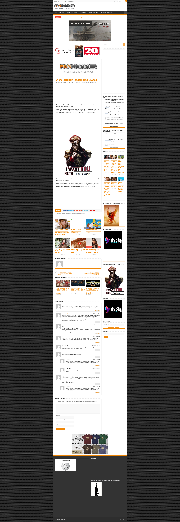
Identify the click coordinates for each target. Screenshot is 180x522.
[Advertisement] (78, 94)
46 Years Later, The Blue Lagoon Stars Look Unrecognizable (77, 231)
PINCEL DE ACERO (71, 1)
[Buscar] (126, 1)
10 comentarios (86, 82)
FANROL (65, 1)
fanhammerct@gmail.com (113, 327)
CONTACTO (109, 12)
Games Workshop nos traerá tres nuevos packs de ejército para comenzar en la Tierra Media (78, 290)
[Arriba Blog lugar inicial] (90, 30)
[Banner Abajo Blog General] (90, 444)
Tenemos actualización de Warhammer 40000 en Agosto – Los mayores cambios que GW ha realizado (62, 291)
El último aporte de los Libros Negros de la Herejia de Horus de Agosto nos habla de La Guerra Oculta (81, 17)
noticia (79, 82)
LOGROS (97, 12)
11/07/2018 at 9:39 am (96, 336)
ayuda (59, 213)
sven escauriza (65, 313)
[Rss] (114, 1)
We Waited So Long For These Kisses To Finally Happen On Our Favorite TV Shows (114, 166)
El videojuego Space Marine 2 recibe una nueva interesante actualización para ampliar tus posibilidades (92, 291)
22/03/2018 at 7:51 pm (96, 375)
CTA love (120, 193)
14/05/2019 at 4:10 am (96, 313)
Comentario (59, 403)
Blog (64, 213)
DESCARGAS (103, 12)
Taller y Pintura (61, 12)
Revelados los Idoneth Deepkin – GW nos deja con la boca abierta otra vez (65, 273)
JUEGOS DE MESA (83, 12)
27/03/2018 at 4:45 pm (96, 386)
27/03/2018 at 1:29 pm (96, 368)
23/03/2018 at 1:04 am (96, 352)
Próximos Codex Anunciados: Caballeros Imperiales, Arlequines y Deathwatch (91, 273)
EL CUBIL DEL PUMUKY (58, 1)
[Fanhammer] (64, 6)
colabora (69, 213)
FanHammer (82, 213)
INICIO (56, 12)
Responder (97, 310)
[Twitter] (117, 1)
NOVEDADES (91, 12)
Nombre (58, 415)
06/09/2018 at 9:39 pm (96, 324)
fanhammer (60, 82)
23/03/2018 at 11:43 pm (96, 345)
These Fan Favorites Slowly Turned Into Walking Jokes (93, 231)
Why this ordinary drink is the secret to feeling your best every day (121, 186)
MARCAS (75, 12)
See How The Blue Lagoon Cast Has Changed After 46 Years (62, 251)
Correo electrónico (60, 419)
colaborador (75, 213)
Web (57, 424)
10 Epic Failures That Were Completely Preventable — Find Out (78, 251)
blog (77, 82)
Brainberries (78, 234)
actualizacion (62, 43)
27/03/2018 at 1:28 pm (96, 359)
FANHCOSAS (69, 12)
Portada (57, 43)
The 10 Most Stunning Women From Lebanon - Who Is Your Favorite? (92, 251)
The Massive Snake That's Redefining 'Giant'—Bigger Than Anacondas (121, 166)
